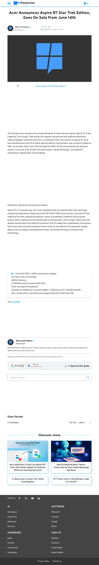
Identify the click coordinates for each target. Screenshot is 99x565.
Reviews (55, 538)
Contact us (56, 561)
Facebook (19, 498)
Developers (12, 512)
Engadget (16, 302)
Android (54, 517)
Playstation (12, 552)
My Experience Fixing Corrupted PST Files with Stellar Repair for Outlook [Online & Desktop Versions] (28, 467)
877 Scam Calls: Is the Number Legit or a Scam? (71, 480)
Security (11, 526)
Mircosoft (55, 512)
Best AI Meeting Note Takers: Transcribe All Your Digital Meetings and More (71, 467)
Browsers (55, 543)
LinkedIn (39, 498)
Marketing (11, 522)
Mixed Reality (57, 552)
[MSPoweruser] (24, 3)
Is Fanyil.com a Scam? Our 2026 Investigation (28, 480)
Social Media (56, 548)
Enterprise (12, 517)
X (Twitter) (26, 498)
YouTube (32, 498)
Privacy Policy (44, 561)
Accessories (12, 548)
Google (54, 522)
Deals (9, 538)
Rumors (10, 543)
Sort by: (73, 422)
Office (54, 526)
